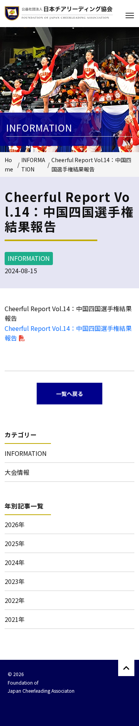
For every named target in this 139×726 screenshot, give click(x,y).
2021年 (15, 619)
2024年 (15, 562)
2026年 (15, 524)
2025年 (15, 543)
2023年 (15, 581)
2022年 (15, 600)
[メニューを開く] (129, 15)
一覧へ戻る (69, 393)
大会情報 (17, 472)
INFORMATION (26, 453)
